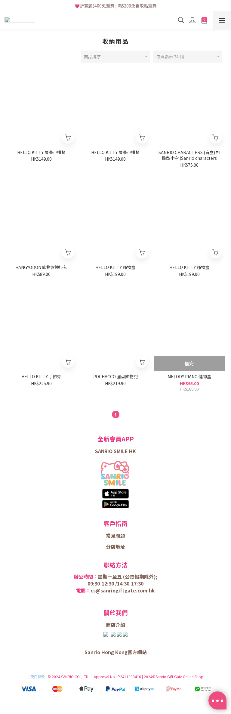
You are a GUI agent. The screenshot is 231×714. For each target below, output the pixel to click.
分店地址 (115, 546)
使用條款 (38, 676)
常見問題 (115, 535)
